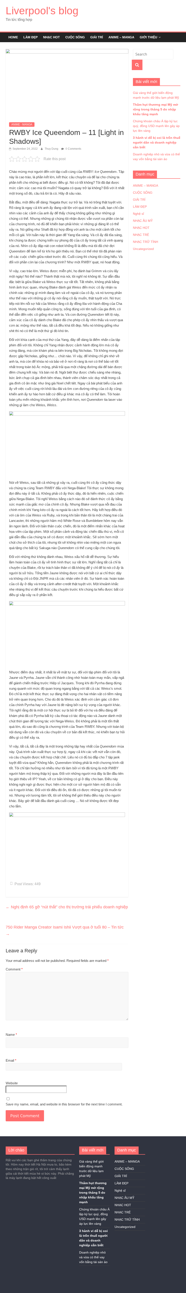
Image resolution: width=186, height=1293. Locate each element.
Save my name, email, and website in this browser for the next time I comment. (64, 1104)
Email (11, 1060)
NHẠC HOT (51, 37)
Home (13, 37)
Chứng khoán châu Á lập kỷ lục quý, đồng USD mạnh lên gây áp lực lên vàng (156, 125)
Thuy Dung (52, 148)
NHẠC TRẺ (141, 235)
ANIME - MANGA (21, 124)
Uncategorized (143, 249)
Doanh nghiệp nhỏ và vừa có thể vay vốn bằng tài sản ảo (93, 1257)
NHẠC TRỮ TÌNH (145, 242)
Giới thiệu (148, 37)
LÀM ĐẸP (30, 37)
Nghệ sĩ (138, 213)
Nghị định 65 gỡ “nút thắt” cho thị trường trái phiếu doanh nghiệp (67, 907)
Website (12, 1083)
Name (11, 1034)
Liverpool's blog (42, 11)
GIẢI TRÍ (96, 37)
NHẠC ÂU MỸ (143, 220)
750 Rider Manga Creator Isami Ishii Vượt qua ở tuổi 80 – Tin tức (65, 930)
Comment (14, 969)
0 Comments (73, 148)
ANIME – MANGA (121, 37)
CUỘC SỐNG (75, 37)
